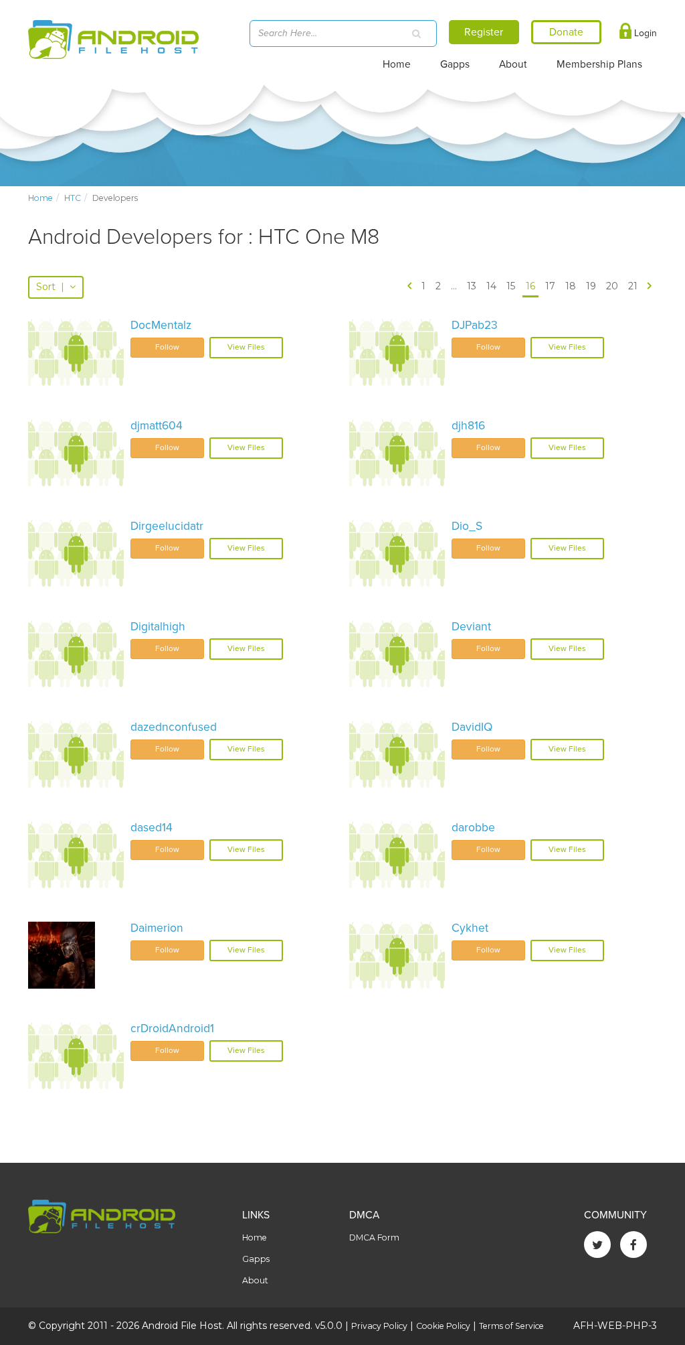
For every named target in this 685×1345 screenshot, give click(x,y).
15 (510, 286)
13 (471, 286)
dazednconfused (173, 727)
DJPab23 (475, 325)
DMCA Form (374, 1237)
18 (570, 286)
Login (644, 33)
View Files (246, 347)
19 (591, 286)
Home (397, 64)
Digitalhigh (157, 627)
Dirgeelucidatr (166, 526)
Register (483, 32)
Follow (167, 347)
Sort (50, 287)
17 (550, 286)
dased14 (151, 828)
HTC (72, 198)
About (513, 64)
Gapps (455, 64)
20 (612, 286)
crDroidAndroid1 (172, 1028)
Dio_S (467, 526)
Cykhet (470, 928)
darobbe (473, 828)
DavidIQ (472, 727)
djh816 (468, 426)
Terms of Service (511, 1326)
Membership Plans (599, 64)
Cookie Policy (443, 1326)
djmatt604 (156, 426)
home (40, 198)
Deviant (471, 627)
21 (633, 286)
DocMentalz (160, 325)
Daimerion (156, 928)
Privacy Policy (379, 1326)
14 (491, 286)
